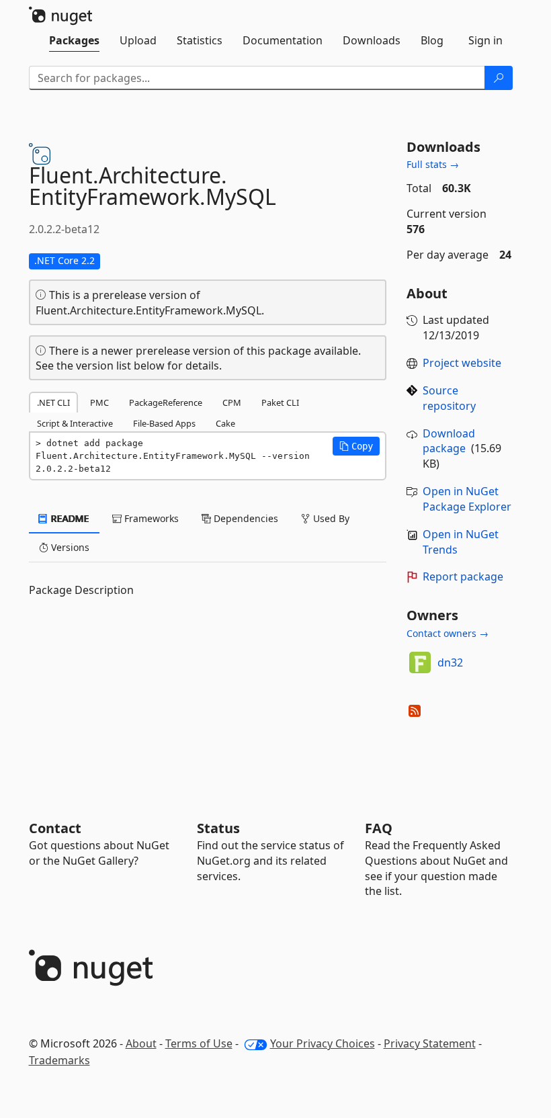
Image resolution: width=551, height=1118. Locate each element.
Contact (55, 828)
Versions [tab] (68, 547)
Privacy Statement (430, 1043)
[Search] (498, 78)
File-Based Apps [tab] (164, 423)
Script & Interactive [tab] (75, 423)
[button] (356, 446)
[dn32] (420, 662)
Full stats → (433, 164)
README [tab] (68, 518)
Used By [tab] (329, 518)
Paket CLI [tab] (280, 402)
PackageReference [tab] (165, 402)
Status (218, 828)
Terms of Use (198, 1043)
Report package (463, 576)
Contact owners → (448, 633)
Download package (449, 441)
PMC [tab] (99, 402)
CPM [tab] (231, 402)
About (141, 1043)
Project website (462, 362)
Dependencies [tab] (244, 518)
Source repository (449, 398)
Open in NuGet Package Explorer (467, 499)
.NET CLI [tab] (53, 402)
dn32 (450, 662)
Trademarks (59, 1060)
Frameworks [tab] (150, 518)
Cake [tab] (225, 423)
